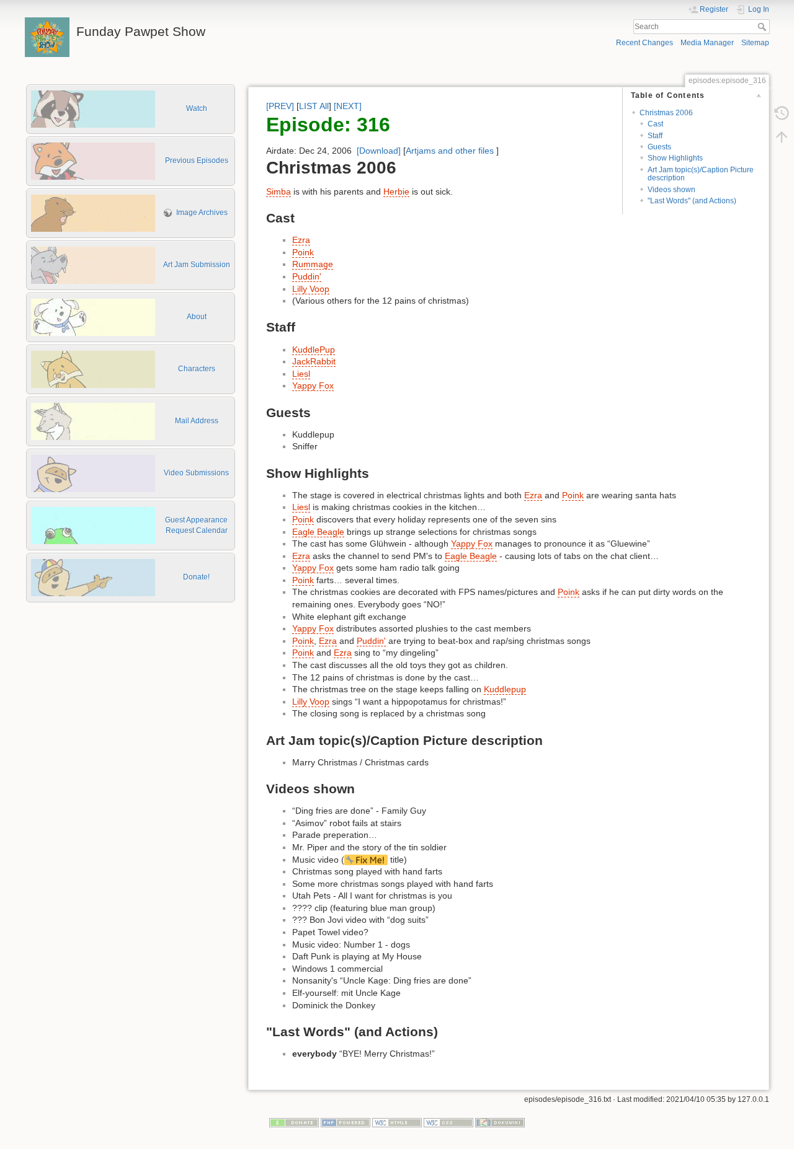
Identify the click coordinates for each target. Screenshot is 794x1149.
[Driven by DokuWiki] (500, 1122)
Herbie (396, 191)
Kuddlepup (505, 689)
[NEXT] (348, 106)
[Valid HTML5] (397, 1122)
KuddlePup (313, 349)
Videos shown (671, 189)
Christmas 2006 (666, 112)
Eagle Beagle (318, 532)
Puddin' (306, 276)
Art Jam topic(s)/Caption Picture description (701, 173)
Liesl (301, 374)
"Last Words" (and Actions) (692, 200)
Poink (303, 252)
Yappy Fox (313, 385)
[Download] (379, 151)
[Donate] (294, 1122)
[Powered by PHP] (345, 1122)
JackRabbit (314, 361)
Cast (655, 124)
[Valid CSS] (448, 1122)
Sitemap (755, 42)
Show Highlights (675, 158)
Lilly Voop (310, 289)
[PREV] (280, 106)
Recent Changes (644, 42)
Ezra (301, 240)
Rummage (312, 264)
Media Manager (707, 42)
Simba (278, 191)
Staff (655, 135)
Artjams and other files (450, 151)
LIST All (314, 106)
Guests (659, 147)
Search (763, 26)
